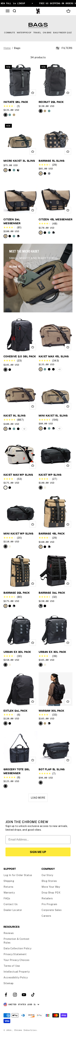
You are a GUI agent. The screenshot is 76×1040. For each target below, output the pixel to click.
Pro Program (49, 904)
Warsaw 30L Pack (51, 710)
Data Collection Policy (17, 948)
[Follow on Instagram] (15, 994)
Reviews (9, 933)
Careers (46, 915)
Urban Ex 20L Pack (17, 651)
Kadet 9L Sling (15, 415)
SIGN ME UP (38, 852)
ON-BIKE (47, 33)
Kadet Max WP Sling (18, 474)
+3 (59, 369)
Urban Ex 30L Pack (52, 651)
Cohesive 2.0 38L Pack (20, 356)
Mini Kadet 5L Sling (53, 415)
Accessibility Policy (16, 977)
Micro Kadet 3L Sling (19, 160)
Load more (38, 797)
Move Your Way (51, 886)
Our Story (47, 875)
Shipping (9, 881)
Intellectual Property (17, 971)
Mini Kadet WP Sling (18, 533)
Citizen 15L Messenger (55, 219)
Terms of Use (12, 965)
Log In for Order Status (18, 875)
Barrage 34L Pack (52, 592)
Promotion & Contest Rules (17, 941)
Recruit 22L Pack (51, 101)
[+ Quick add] (33, 92)
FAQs (7, 898)
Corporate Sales (52, 910)
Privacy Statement (15, 954)
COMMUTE (9, 33)
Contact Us (11, 904)
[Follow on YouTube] (24, 994)
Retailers (47, 898)
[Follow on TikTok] (33, 994)
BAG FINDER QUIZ (62, 33)
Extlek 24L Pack (15, 710)
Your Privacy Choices (16, 960)
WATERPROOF (24, 33)
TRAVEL (37, 33)
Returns (8, 886)
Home (7, 48)
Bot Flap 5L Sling (52, 769)
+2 (24, 429)
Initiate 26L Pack (16, 101)
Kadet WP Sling (50, 474)
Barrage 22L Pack (17, 592)
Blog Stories (49, 881)
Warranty (9, 892)
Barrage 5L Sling (51, 160)
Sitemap (9, 983)
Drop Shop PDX (51, 892)
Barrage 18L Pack (52, 533)
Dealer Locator (13, 910)
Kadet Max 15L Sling (54, 356)
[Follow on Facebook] (6, 994)
